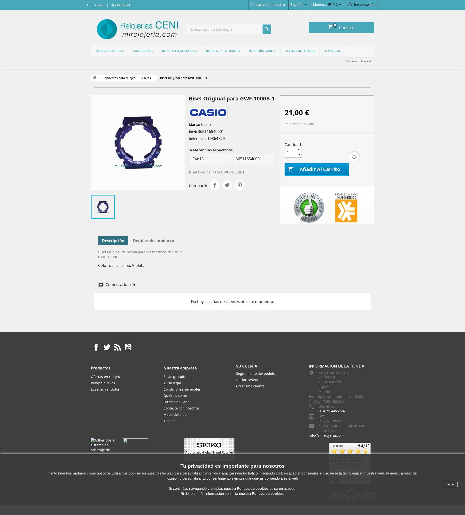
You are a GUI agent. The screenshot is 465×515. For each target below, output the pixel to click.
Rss (117, 347)
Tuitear (227, 185)
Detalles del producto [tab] (153, 240)
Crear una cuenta (250, 386)
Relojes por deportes (223, 51)
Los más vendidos (105, 389)
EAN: (193, 131)
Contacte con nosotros (268, 4)
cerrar (450, 484)
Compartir (214, 185)
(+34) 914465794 (331, 411)
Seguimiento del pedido (255, 373)
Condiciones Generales (182, 389)
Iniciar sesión (247, 379)
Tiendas (169, 420)
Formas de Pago (176, 402)
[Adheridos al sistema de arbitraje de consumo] (103, 447)
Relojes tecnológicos (179, 51)
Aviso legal (172, 383)
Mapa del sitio (174, 414)
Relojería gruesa (262, 51)
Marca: (194, 124)
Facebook (96, 347)
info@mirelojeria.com (326, 435)
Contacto (351, 61)
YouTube (128, 347)
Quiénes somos (175, 395)
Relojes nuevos (103, 383)
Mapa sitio (367, 61)
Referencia (197, 138)
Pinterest (240, 185)
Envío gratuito (174, 376)
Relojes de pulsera (300, 51)
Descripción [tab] (113, 240)
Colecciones (143, 51)
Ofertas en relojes (105, 376)
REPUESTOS (332, 51)
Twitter (107, 347)
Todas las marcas (109, 51)
